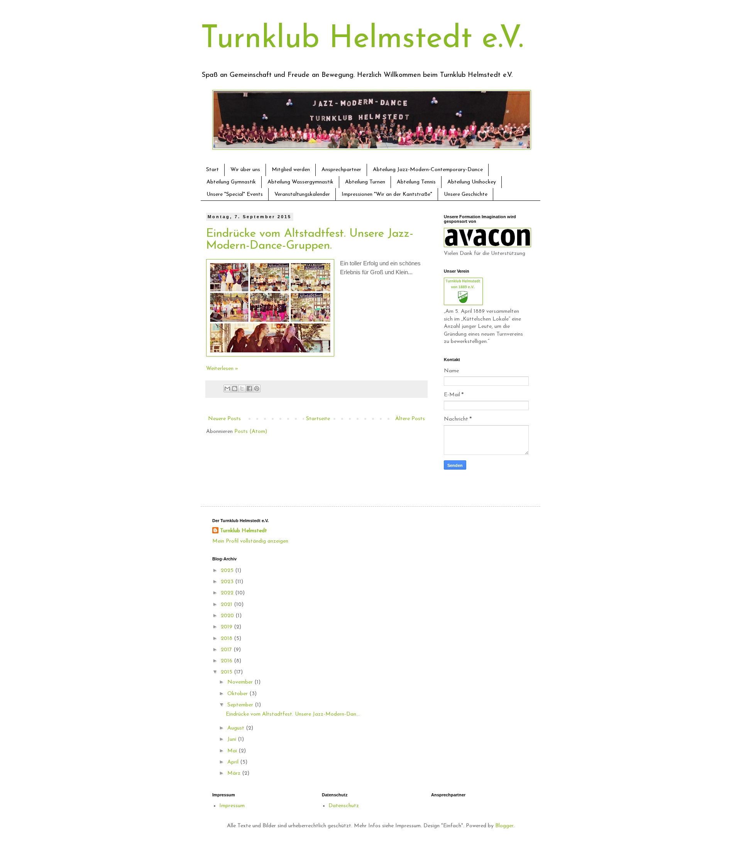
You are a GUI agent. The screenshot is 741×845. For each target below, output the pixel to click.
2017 (227, 650)
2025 (228, 571)
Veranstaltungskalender (302, 194)
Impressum (232, 806)
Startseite (318, 419)
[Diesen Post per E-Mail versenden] (227, 388)
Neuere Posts (224, 419)
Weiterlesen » (222, 369)
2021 (227, 604)
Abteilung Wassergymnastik (300, 182)
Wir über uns (245, 170)
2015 (227, 672)
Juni (232, 739)
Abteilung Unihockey (471, 182)
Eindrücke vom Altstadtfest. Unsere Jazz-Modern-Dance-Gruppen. (309, 240)
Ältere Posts (410, 419)
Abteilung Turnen (365, 182)
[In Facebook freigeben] (249, 388)
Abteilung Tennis (416, 182)
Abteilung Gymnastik (231, 182)
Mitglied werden (291, 170)
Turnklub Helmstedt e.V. (362, 39)
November (240, 682)
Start (212, 170)
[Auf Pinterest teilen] (257, 388)
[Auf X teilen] (242, 388)
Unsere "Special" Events (234, 194)
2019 (227, 627)
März (234, 773)
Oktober (238, 694)
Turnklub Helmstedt (243, 531)
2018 (227, 638)
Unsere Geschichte (465, 194)
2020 (228, 616)
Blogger (504, 826)
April (233, 762)
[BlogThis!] (235, 388)
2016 (227, 661)
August (236, 728)
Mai (233, 751)
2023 (228, 582)
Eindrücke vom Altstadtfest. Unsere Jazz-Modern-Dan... (293, 714)
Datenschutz (343, 806)
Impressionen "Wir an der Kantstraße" (387, 194)
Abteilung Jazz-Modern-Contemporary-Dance (428, 170)
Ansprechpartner (341, 170)
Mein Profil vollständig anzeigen (250, 541)
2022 (228, 593)
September (241, 705)
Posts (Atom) (250, 431)
